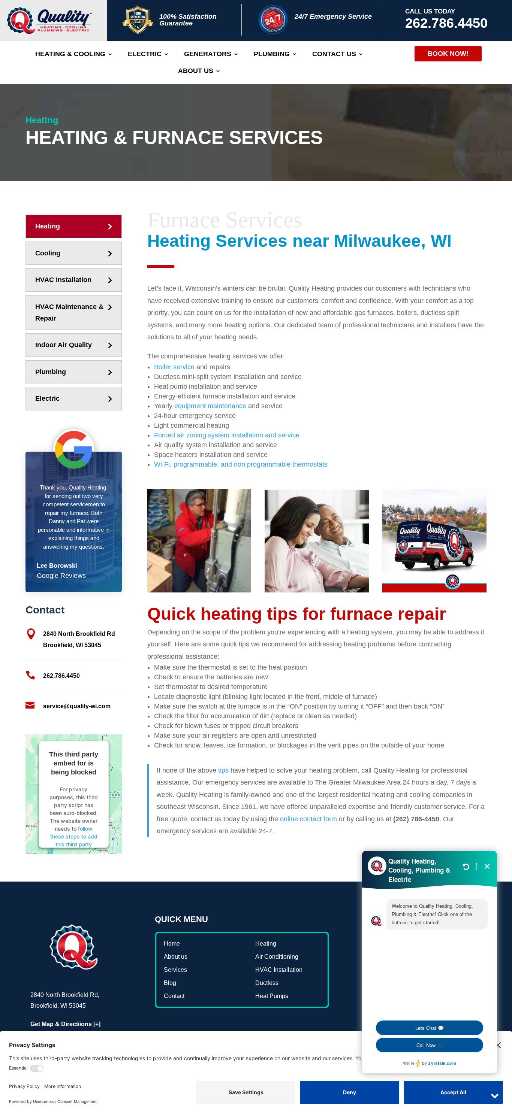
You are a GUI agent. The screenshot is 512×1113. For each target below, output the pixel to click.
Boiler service (174, 367)
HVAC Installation (63, 279)
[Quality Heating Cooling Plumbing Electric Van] (434, 590)
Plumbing (272, 54)
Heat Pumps (271, 996)
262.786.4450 (446, 23)
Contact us (334, 54)
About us (195, 71)
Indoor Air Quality (63, 345)
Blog (170, 983)
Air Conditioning (276, 956)
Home (172, 943)
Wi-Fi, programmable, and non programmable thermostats (241, 464)
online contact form (308, 819)
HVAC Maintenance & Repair (69, 312)
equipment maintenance (210, 406)
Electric (145, 54)
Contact (174, 996)
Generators (207, 54)
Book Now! (448, 53)
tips (223, 770)
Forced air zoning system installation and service (226, 435)
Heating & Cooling (70, 54)
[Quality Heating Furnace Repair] (199, 590)
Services (175, 970)
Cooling (47, 253)
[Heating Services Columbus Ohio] (316, 590)
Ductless (266, 983)
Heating (47, 226)
